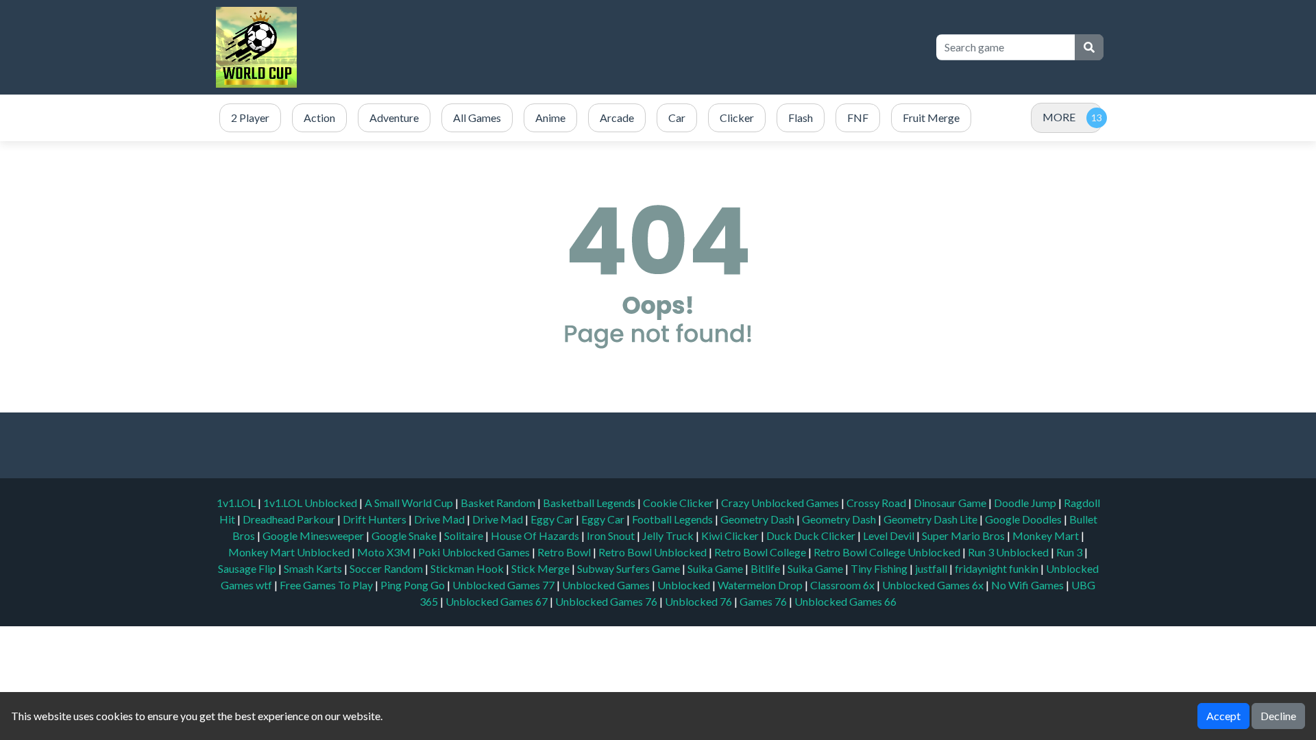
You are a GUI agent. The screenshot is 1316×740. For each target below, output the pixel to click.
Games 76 (763, 601)
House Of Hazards (536, 535)
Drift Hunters (376, 519)
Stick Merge (541, 568)
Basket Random (499, 502)
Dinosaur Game (951, 502)
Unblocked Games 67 (497, 601)
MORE (1059, 116)
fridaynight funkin (997, 568)
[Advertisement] (673, 47)
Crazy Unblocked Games (781, 502)
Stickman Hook (468, 568)
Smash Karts (314, 568)
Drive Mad (440, 519)
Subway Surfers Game (629, 568)
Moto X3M (385, 551)
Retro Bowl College (761, 551)
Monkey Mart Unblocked (290, 551)
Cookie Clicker (679, 502)
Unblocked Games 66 (845, 601)
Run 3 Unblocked (1009, 551)
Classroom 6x (842, 584)
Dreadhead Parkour (290, 519)
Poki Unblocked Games (475, 551)
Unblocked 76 (698, 601)
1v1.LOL (237, 502)
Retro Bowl (565, 551)
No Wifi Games (1027, 584)
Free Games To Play (327, 584)
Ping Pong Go (413, 584)
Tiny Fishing (880, 568)
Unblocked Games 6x (933, 584)
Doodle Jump (1026, 502)
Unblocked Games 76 (606, 601)
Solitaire (464, 535)
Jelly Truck (669, 535)
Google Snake (405, 535)
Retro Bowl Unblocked (653, 551)
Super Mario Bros (964, 535)
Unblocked (684, 584)
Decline (1278, 715)
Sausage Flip (248, 568)
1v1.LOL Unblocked (311, 502)
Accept (1223, 715)
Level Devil (889, 535)
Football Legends (673, 519)
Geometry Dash (758, 519)
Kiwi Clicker (731, 535)
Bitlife (766, 568)
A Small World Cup (410, 502)
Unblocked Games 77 (504, 584)
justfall (932, 568)
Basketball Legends (590, 502)
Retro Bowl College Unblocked (888, 551)
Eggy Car (553, 519)
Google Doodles (1024, 519)
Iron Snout (612, 535)
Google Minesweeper (314, 535)
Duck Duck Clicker (811, 535)
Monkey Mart (1046, 535)
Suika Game (716, 568)
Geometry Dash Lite (931, 519)
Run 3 (1070, 551)
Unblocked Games (607, 584)
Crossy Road (877, 502)
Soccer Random (387, 568)
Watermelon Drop (761, 584)
